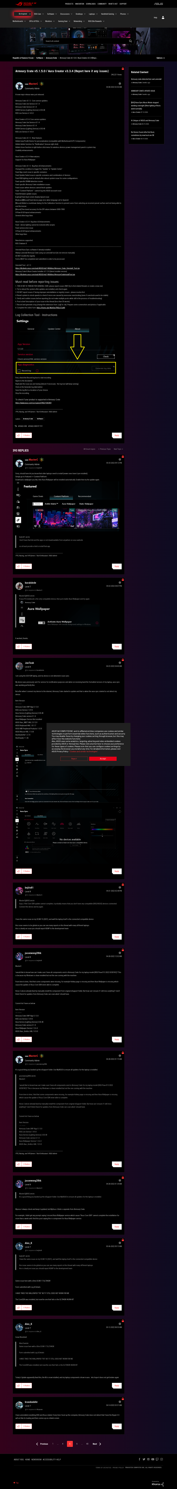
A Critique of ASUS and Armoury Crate (145, 120)
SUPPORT (123, 4)
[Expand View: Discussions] (71, 14)
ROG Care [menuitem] (37, 14)
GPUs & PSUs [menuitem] (34, 21)
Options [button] (160, 58)
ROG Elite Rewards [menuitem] (95, 21)
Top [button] (17, 1483)
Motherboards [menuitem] (18, 21)
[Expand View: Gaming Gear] (69, 21)
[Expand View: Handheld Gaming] (116, 14)
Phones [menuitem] (123, 14)
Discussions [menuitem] (65, 14)
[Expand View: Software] (56, 14)
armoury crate (22, 426)
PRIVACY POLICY (118, 1468)
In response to (34, 468)
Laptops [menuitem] (92, 14)
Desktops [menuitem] (79, 14)
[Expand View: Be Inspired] (30, 14)
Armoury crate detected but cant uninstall (146, 79)
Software (39, 58)
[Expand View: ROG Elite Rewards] (103, 21)
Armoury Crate (51, 58)
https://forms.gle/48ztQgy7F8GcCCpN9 (51, 308)
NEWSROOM (36, 1459)
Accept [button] (103, 759)
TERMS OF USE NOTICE (103, 1468)
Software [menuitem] (50, 14)
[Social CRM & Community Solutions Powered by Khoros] (158, 1484)
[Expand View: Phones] (128, 14)
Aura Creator (136, 112)
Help (155, 18)
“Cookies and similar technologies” (83, 751)
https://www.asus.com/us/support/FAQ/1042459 (33, 403)
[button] (19, 435)
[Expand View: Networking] (84, 21)
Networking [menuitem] (78, 21)
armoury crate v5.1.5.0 (35, 426)
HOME (27, 1459)
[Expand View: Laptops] (97, 14)
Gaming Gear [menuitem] (63, 21)
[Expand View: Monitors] (54, 21)
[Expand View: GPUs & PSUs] (41, 21)
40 (87, 1444)
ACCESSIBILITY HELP (52, 1459)
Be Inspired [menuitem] (23, 14)
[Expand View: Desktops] (84, 14)
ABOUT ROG (19, 1459)
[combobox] (88, 41)
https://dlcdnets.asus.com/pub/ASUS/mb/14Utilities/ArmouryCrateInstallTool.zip (45, 274)
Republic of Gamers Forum (23, 58)
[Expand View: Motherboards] (25, 21)
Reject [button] (74, 759)
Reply (117, 435)
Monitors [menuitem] (48, 21)
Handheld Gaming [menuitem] (107, 14)
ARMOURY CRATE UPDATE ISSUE (143, 91)
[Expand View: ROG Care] (43, 14)
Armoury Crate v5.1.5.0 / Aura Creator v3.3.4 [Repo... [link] (79, 58)
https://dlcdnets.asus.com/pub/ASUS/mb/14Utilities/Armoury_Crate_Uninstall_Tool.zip (47, 268)
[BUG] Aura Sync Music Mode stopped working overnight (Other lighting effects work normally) (146, 105)
